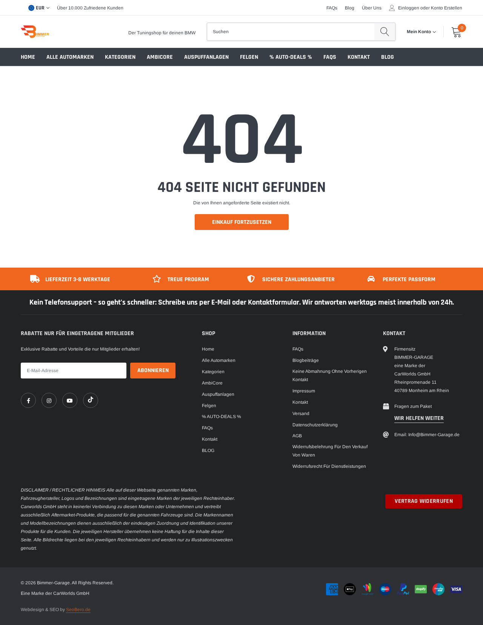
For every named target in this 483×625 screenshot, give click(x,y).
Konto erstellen (446, 8)
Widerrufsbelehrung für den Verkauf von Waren (330, 451)
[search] (384, 31)
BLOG (387, 57)
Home (28, 57)
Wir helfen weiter (419, 418)
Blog (349, 8)
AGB (297, 435)
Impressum (303, 391)
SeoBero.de (78, 609)
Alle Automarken (70, 57)
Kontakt (359, 57)
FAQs (331, 8)
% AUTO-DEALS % (290, 57)
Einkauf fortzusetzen (241, 222)
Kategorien (120, 57)
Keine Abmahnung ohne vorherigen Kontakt (329, 375)
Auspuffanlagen (206, 57)
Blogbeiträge (305, 360)
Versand (300, 413)
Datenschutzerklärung (315, 424)
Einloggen (408, 8)
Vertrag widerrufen (424, 501)
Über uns (371, 8)
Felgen (249, 57)
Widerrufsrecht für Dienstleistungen (329, 466)
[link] (28, 400)
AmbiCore (160, 57)
